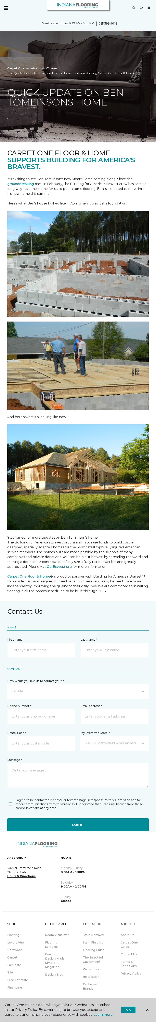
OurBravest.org (60, 567)
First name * (16, 639)
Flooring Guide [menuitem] (93, 950)
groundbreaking (20, 184)
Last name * (88, 639)
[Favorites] (141, 8)
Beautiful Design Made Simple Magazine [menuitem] (55, 960)
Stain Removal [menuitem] (93, 935)
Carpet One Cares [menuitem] (129, 945)
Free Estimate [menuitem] (17, 980)
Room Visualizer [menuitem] (57, 935)
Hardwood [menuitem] (15, 950)
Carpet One (15, 68)
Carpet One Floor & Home (28, 576)
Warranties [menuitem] (91, 969)
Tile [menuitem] (10, 972)
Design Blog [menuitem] (54, 974)
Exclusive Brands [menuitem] (90, 986)
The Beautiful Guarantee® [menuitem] (93, 960)
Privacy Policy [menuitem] (131, 973)
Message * (14, 759)
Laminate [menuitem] (14, 965)
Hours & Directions (21, 876)
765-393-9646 (108, 23)
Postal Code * (16, 733)
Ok (128, 1009)
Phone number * (19, 706)
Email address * (91, 706)
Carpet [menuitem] (12, 957)
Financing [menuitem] (14, 987)
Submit (78, 824)
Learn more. (103, 1015)
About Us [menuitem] (127, 935)
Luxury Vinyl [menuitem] (16, 942)
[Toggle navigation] (6, 8)
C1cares (51, 68)
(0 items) (148, 7)
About (35, 68)
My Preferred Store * (94, 733)
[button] (134, 8)
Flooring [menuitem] (13, 935)
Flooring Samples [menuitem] (51, 945)
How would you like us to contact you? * (35, 681)
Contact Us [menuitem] (129, 954)
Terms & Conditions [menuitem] (129, 964)
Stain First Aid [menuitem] (93, 942)
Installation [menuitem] (91, 977)
